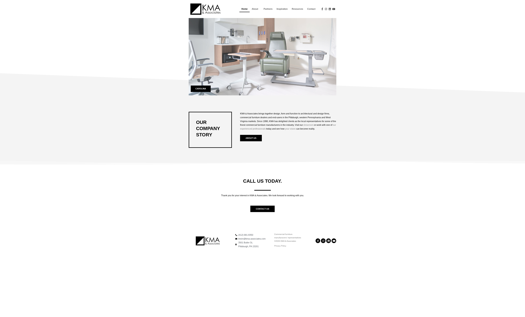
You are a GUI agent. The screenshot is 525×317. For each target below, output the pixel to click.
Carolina (200, 88)
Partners (268, 9)
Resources (297, 9)
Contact (311, 9)
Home (244, 9)
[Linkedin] (329, 9)
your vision (290, 129)
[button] (251, 138)
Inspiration (282, 9)
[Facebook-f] (322, 9)
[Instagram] (326, 9)
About (255, 9)
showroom (308, 125)
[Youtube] (333, 9)
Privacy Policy (280, 246)
